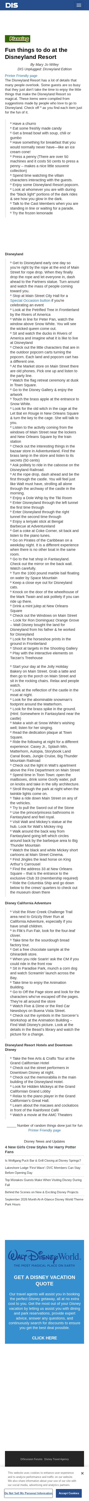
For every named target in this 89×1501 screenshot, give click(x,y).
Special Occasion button (30, 300)
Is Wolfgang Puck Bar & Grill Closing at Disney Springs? (43, 1160)
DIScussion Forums (31, 1459)
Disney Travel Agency (56, 1459)
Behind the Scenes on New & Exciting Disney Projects (41, 1192)
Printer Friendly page (21, 76)
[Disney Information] (11, 4)
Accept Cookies (69, 1493)
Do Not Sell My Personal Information (29, 1493)
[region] (44, 1484)
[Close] (82, 1473)
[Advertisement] (44, 1397)
